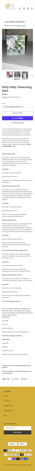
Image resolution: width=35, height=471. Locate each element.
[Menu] (32, 8)
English (12, 444)
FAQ (5, 415)
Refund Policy (8, 405)
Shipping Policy (8, 410)
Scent (3, 103)
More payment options (17, 122)
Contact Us (7, 401)
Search (6, 396)
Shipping (4, 97)
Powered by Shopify (25, 465)
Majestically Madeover (14, 465)
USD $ (22, 444)
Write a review (21, 25)
